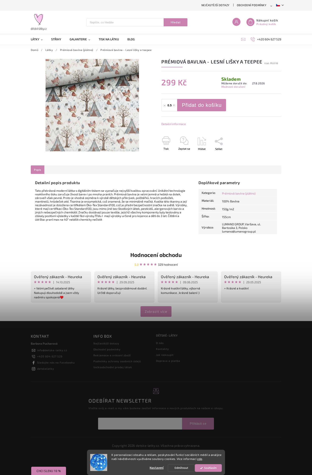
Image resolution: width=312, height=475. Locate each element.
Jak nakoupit (165, 355)
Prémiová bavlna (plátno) (239, 193)
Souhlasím (210, 468)
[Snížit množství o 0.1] (164, 105)
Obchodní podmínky (252, 5)
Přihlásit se (198, 423)
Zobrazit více (156, 311)
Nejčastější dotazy (215, 5)
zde (199, 459)
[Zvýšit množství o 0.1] (174, 105)
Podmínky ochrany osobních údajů (117, 361)
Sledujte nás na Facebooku (56, 362)
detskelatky (45, 368)
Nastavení (157, 468)
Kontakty (162, 349)
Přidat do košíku (202, 105)
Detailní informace (173, 124)
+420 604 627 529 (49, 356)
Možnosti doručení (233, 86)
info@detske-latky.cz (52, 350)
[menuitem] (39, 39)
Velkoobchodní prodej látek (112, 367)
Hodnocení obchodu (156, 254)
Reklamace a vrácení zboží (112, 355)
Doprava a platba (168, 360)
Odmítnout (181, 468)
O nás (160, 343)
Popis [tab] (37, 169)
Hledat (176, 22)
